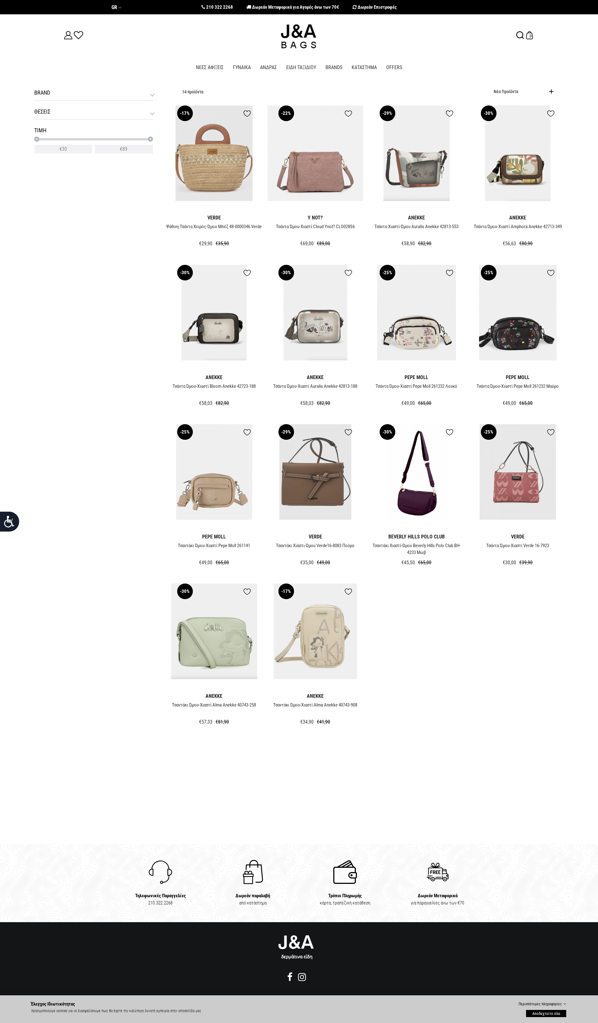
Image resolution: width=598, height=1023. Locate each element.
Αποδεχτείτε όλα (546, 1013)
